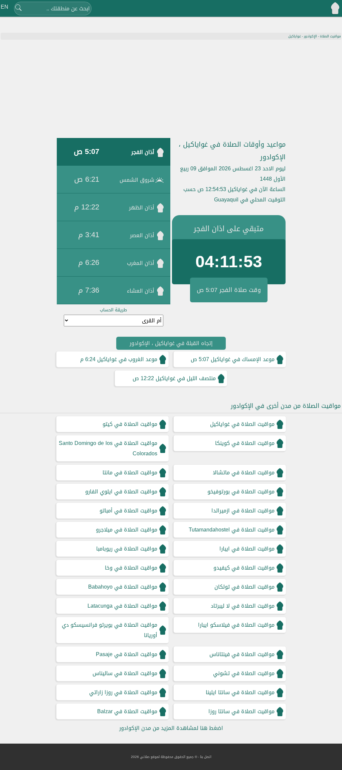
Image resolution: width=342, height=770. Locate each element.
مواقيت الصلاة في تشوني (244, 673)
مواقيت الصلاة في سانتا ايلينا (240, 692)
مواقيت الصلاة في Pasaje (126, 654)
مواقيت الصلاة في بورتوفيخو (241, 491)
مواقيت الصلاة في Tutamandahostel (232, 529)
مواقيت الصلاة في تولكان (244, 587)
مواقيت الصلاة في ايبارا (247, 549)
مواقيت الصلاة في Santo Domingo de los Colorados (108, 448)
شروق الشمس (137, 180)
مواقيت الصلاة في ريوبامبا (126, 549)
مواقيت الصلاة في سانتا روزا (241, 711)
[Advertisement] (171, 90)
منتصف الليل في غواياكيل (186, 378)
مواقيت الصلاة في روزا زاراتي (123, 692)
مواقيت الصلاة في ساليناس (125, 673)
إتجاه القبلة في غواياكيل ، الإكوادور (171, 343)
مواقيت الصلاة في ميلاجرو (126, 529)
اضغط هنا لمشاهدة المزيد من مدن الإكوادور (171, 728)
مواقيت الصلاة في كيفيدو (244, 568)
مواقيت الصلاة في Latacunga (122, 606)
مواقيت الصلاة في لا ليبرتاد (243, 606)
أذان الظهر (141, 207)
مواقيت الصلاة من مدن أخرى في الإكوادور (286, 406)
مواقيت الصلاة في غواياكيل (242, 424)
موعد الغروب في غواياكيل (127, 359)
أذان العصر (142, 235)
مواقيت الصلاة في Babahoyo (122, 587)
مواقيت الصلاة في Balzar (127, 711)
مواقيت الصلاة (330, 36)
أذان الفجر (142, 152)
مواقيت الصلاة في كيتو (130, 424)
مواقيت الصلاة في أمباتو (128, 510)
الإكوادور (310, 36)
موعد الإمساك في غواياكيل (243, 359)
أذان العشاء (140, 291)
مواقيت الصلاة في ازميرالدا (243, 510)
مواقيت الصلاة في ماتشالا (244, 472)
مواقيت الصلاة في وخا (131, 568)
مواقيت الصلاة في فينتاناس (242, 654)
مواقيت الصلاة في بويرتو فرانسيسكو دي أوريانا (109, 630)
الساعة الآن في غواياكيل (257, 189)
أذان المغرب (140, 263)
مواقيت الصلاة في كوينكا (245, 443)
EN (4, 7)
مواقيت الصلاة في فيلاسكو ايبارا (236, 625)
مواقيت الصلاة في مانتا (130, 472)
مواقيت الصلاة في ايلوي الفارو (121, 491)
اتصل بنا (205, 757)
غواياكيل (294, 36)
